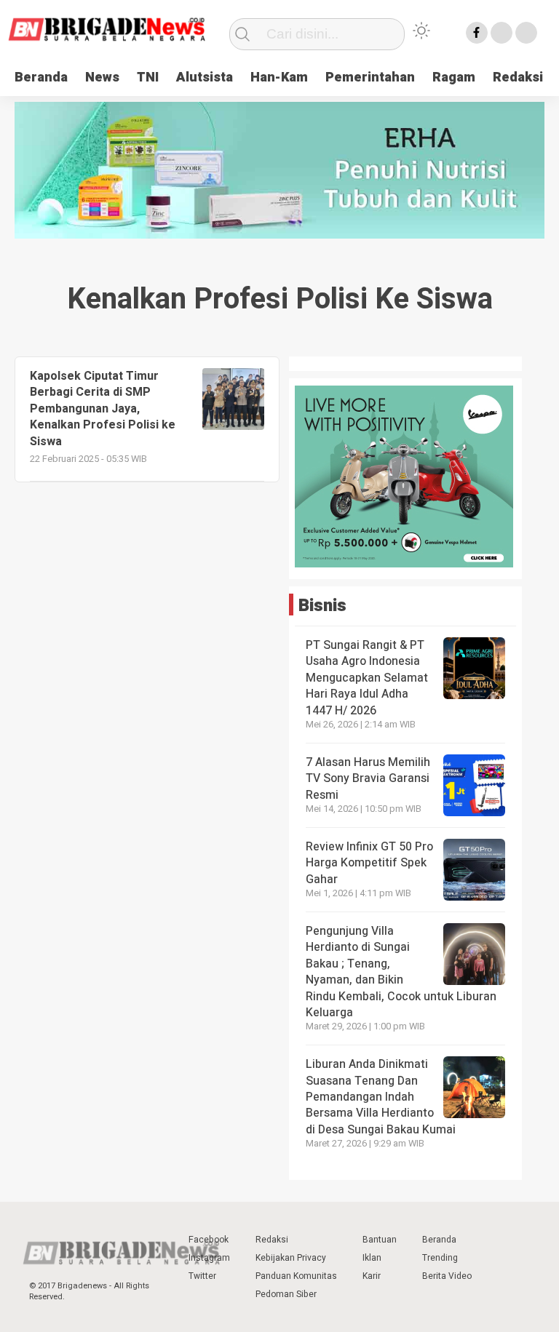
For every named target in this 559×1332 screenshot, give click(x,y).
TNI (148, 77)
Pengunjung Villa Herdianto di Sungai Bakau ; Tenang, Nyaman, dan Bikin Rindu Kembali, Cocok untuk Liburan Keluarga (401, 971)
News (102, 77)
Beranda (41, 77)
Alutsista (204, 77)
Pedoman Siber (286, 1294)
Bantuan (379, 1239)
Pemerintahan (370, 77)
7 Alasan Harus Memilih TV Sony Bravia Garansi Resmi (368, 779)
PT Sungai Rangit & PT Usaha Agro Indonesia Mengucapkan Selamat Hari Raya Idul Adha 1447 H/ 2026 (367, 678)
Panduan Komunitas (296, 1276)
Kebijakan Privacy (290, 1257)
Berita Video (447, 1276)
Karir (371, 1276)
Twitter (202, 1276)
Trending (440, 1257)
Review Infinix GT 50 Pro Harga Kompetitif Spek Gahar (369, 863)
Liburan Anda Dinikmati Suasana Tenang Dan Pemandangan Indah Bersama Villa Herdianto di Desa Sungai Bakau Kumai (382, 1097)
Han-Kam (279, 77)
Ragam (453, 77)
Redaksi (518, 77)
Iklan (371, 1257)
